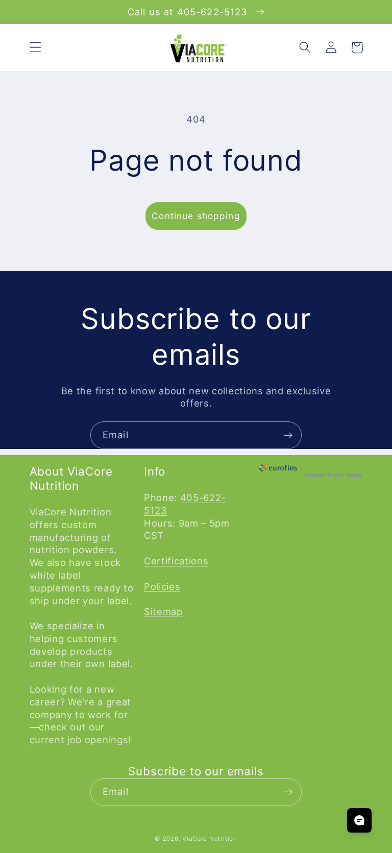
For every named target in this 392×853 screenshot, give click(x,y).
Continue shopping (196, 215)
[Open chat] (359, 820)
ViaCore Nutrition (209, 838)
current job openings (79, 739)
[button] (35, 48)
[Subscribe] (288, 435)
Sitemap (163, 611)
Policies (162, 586)
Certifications (176, 560)
